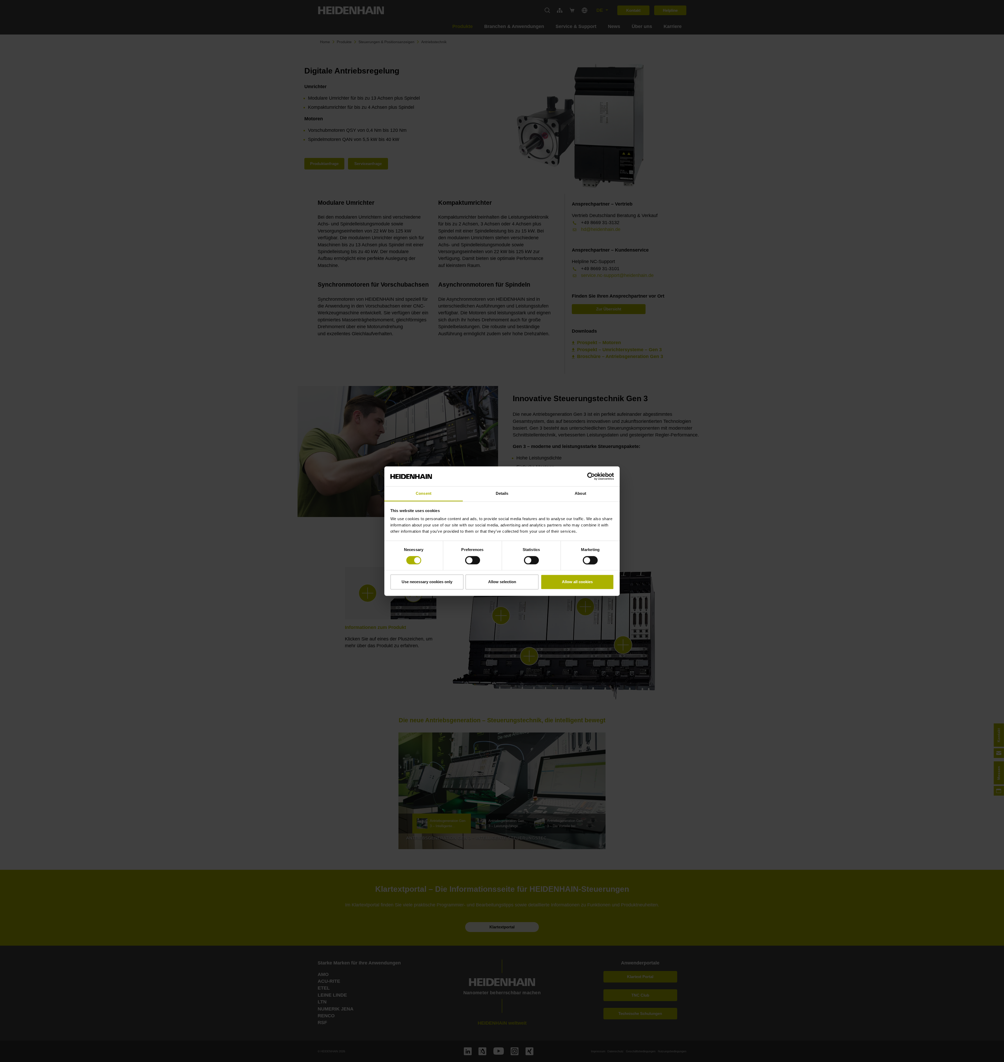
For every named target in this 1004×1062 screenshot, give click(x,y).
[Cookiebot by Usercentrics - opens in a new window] (591, 476)
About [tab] (580, 493)
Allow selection (502, 582)
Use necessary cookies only (427, 582)
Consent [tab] (423, 493)
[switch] (472, 560)
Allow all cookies (577, 582)
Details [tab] (502, 493)
